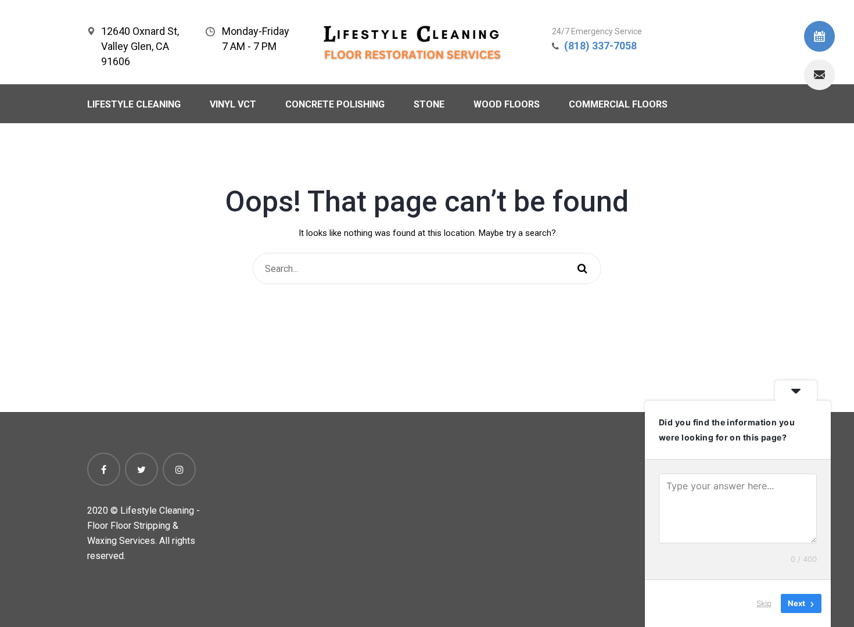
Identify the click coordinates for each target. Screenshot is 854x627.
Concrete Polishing (335, 104)
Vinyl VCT (233, 104)
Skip (764, 603)
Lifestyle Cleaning (134, 104)
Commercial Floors (618, 104)
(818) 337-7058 (600, 46)
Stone (429, 104)
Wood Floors (506, 104)
